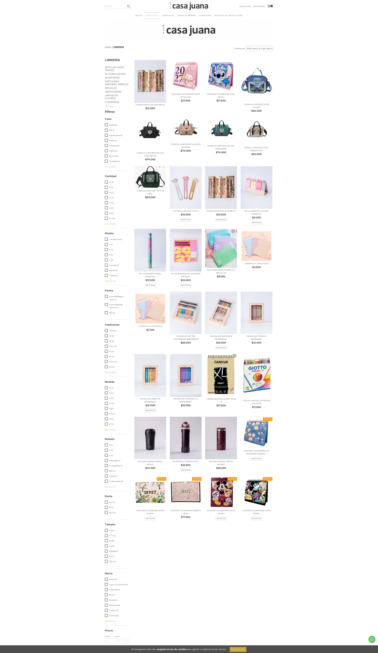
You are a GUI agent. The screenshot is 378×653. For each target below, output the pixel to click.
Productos (152, 15)
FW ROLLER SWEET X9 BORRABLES (150, 400)
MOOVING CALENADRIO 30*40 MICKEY (221, 512)
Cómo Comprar (186, 15)
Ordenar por (239, 48)
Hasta (117, 636)
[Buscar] (128, 6)
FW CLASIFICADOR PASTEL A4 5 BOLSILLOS (221, 271)
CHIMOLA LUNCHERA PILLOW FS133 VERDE (221, 147)
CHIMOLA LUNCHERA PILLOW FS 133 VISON (186, 145)
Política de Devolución (229, 15)
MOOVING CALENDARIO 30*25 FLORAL (150, 512)
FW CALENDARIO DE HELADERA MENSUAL (186, 275)
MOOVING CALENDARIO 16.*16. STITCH (221, 95)
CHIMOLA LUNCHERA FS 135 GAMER (256, 105)
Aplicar (127, 641)
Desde (107, 636)
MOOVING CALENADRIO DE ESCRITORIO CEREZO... (256, 452)
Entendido (238, 649)
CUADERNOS (112, 102)
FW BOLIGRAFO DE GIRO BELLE (150, 105)
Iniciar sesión (259, 6)
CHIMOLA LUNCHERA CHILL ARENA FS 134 (256, 149)
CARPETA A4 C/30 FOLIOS (256, 263)
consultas (205, 15)
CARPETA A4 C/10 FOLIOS (150, 326)
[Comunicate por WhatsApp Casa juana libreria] (372, 639)
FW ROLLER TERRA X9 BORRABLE (256, 337)
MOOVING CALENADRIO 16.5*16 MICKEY (257, 512)
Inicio (138, 15)
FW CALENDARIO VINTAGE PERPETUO (256, 212)
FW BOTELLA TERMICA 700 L (186, 461)
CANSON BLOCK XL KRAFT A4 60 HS (221, 400)
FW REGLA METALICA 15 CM (185, 211)
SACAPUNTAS (112, 77)
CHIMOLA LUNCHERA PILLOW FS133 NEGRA (150, 154)
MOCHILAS (111, 88)
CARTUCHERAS (113, 91)
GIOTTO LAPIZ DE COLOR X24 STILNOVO (256, 402)
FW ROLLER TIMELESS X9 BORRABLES (221, 337)
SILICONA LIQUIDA (115, 74)
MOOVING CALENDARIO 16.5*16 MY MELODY (186, 95)
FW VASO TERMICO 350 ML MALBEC (221, 462)
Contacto (168, 15)
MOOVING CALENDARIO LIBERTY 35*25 (186, 512)
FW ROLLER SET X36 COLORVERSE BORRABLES (185, 337)
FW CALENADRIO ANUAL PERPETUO (150, 275)
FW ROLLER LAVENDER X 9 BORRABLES (185, 400)
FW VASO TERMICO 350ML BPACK (150, 462)
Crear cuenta (245, 6)
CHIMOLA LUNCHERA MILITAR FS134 (150, 192)
